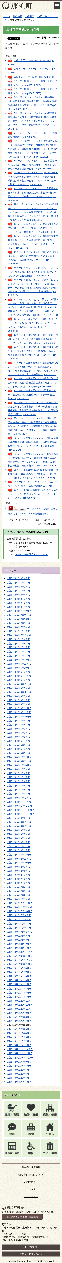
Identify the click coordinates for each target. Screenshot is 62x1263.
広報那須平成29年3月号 (19, 1037)
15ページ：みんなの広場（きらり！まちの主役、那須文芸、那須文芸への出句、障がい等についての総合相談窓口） (33, 271)
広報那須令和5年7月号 (18, 728)
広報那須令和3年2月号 (18, 846)
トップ (6, 16)
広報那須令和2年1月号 (18, 899)
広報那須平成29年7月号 (19, 1021)
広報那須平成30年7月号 (19, 972)
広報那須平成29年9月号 (19, 1013)
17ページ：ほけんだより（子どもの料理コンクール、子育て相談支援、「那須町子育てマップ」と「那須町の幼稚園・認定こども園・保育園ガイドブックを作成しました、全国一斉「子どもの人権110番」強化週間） (33, 307)
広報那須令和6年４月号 (19, 692)
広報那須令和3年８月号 (19, 822)
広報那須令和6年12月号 (19, 659)
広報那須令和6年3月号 (18, 696)
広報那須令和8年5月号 (18, 590)
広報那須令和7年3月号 (18, 647)
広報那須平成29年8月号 (19, 1017)
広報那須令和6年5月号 (18, 688)
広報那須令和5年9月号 (18, 720)
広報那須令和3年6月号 (18, 830)
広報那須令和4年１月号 (19, 802)
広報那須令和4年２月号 (19, 797)
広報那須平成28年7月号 (19, 1069)
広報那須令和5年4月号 (18, 741)
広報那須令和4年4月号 (18, 789)
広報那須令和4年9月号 (18, 769)
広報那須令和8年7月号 (18, 582)
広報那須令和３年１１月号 (20, 810)
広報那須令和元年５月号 (19, 931)
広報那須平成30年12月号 (20, 952)
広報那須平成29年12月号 (20, 1000)
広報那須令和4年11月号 (19, 761)
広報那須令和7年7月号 (18, 631)
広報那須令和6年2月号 (18, 700)
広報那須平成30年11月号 (19, 956)
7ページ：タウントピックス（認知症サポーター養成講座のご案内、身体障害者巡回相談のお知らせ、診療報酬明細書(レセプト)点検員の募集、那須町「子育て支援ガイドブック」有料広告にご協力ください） (33, 149)
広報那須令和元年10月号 (19, 911)
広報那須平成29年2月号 (19, 1041)
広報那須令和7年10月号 (19, 619)
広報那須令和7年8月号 (18, 627)
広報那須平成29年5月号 (19, 1029)
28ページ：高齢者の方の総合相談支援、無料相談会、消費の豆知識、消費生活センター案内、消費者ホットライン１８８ (33, 473)
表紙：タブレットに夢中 (34, 76)
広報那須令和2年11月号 (19, 858)
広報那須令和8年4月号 (18, 594)
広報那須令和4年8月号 (18, 773)
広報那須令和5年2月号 (18, 749)
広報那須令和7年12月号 (19, 611)
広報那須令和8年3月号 (18, 599)
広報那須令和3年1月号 (18, 850)
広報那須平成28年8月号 (19, 1065)
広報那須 (29, 16)
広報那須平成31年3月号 (19, 939)
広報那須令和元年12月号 (19, 903)
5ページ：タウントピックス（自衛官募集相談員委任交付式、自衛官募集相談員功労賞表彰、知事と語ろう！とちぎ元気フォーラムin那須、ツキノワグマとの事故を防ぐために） (32, 121)
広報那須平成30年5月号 (19, 980)
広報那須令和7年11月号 (19, 615)
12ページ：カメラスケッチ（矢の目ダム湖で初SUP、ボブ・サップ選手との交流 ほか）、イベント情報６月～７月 (33, 228)
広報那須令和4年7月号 (18, 777)
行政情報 (17, 16)
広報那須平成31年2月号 (19, 944)
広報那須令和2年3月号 (18, 891)
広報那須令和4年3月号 (18, 793)
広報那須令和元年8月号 (19, 919)
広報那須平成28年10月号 (20, 1057)
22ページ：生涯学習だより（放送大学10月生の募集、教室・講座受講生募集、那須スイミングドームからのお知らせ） (33, 382)
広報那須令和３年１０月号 (20, 814)
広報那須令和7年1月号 (18, 655)
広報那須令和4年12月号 (19, 757)
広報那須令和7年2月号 (18, 651)
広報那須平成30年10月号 (20, 960)
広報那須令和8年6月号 (18, 586)
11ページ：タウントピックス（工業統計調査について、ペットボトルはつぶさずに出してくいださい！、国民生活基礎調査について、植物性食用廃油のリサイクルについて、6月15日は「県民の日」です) (33, 212)
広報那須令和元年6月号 (19, 927)
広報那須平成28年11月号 (19, 1053)
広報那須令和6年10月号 (19, 667)
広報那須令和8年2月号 (18, 603)
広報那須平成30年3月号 (19, 988)
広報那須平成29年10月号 (20, 1008)
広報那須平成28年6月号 (19, 1073)
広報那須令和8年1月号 (18, 607)
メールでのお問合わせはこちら (31, 554)
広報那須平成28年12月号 (20, 1049)
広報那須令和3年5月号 (18, 834)
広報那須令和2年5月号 (18, 883)
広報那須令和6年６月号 (19, 684)
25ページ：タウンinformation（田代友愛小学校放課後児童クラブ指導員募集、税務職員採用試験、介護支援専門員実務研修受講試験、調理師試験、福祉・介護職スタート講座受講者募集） (33, 426)
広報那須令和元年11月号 (19, 907)
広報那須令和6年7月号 (18, 680)
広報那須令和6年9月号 (18, 672)
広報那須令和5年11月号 (19, 712)
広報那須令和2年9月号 (18, 866)
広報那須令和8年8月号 (18, 578)
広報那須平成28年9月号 (19, 1061)
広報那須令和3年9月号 (18, 818)
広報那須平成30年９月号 (19, 964)
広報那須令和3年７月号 (19, 826)
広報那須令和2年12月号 (19, 854)
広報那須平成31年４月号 (19, 935)
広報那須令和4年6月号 (18, 781)
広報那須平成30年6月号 (19, 976)
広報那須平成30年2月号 (19, 992)
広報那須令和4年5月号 (18, 785)
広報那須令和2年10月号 (19, 862)
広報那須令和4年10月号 (19, 765)
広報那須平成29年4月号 (19, 1033)
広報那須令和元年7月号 (19, 923)
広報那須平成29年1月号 (19, 1045)
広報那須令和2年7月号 (18, 875)
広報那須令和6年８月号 (19, 676)
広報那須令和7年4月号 (18, 643)
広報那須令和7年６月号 (19, 635)
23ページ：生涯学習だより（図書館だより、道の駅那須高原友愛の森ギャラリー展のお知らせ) (32, 394)
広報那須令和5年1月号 (18, 753)
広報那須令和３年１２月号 (20, 805)
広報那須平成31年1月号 (19, 948)
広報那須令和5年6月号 (18, 733)
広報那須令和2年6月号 (18, 879)
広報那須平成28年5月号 (19, 1077)
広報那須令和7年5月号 (18, 639)
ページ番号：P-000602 (47, 37)
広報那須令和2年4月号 (18, 887)
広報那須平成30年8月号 (19, 968)
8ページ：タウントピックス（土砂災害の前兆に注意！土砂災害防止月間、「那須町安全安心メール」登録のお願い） (32, 164)
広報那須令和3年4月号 (18, 838)
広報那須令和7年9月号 (18, 623)
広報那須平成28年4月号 (19, 1082)
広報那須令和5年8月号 (18, 724)
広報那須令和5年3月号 (18, 745)
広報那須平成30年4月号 (19, 984)
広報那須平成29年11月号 (19, 1005)
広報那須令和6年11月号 (19, 663)
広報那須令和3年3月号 (18, 842)
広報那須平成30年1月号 (19, 996)
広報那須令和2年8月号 (18, 870)
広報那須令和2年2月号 (18, 895)
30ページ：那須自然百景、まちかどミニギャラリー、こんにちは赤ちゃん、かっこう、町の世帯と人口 (33, 493)
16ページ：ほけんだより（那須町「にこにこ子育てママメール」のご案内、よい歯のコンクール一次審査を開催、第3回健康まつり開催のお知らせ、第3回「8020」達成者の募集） (33, 287)
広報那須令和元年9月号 (19, 915)
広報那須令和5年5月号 (18, 736)
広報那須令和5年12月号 (19, 708)
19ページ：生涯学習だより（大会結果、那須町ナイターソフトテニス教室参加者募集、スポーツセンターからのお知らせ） (33, 338)
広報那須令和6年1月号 (18, 704)
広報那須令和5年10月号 (19, 716)
